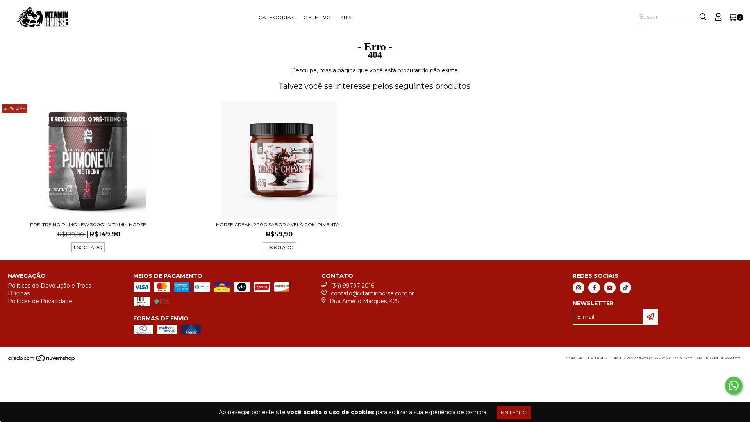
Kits (346, 17)
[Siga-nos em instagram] (578, 287)
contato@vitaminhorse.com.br (372, 293)
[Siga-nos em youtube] (610, 287)
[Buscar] (703, 17)
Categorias (277, 17)
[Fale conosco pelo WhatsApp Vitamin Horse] (733, 386)
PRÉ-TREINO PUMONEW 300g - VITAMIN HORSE (88, 224)
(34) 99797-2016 (352, 285)
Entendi (514, 412)
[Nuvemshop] (42, 360)
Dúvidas (19, 293)
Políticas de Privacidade (40, 301)
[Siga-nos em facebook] (594, 287)
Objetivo (317, 17)
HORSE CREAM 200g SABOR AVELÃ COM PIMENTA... (279, 224)
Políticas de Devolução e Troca (49, 285)
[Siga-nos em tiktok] (625, 287)
